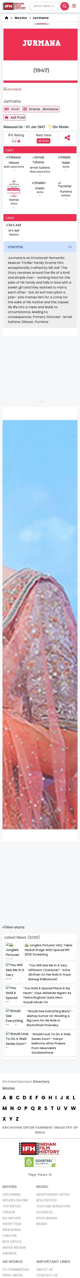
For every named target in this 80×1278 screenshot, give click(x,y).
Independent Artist (53, 1194)
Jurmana (40, 18)
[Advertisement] (40, 883)
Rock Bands (46, 1218)
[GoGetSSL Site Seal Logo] (40, 1162)
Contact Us (47, 1275)
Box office (12, 1241)
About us (45, 1269)
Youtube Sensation (53, 1206)
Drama (35, 109)
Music (42, 1186)
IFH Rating (16, 135)
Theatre (9, 1235)
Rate (45, 141)
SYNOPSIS (15, 247)
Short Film (11, 1223)
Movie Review (14, 1247)
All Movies (11, 1218)
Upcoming (11, 1194)
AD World (12, 1261)
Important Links (53, 1261)
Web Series (11, 1229)
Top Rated (11, 1206)
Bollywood (46, 1200)
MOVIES (9, 1186)
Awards (9, 1253)
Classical (44, 1212)
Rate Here (43, 135)
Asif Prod (17, 117)
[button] (74, 6)
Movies (20, 18)
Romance (50, 109)
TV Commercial (15, 1269)
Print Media (12, 1275)
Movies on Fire (15, 1200)
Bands (41, 1223)
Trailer (8, 1212)
